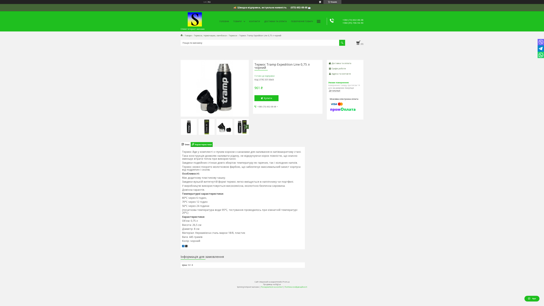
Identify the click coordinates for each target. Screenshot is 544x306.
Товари (237, 21)
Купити (268, 98)
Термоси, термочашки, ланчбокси (210, 35)
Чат (534, 298)
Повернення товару (302, 21)
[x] (186, 246)
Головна (224, 21)
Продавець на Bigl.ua (272, 284)
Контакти (254, 21)
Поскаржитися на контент (272, 287)
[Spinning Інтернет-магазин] (195, 18)
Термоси (233, 35)
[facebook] (183, 246)
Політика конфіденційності (296, 287)
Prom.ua (286, 282)
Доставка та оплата (275, 21)
